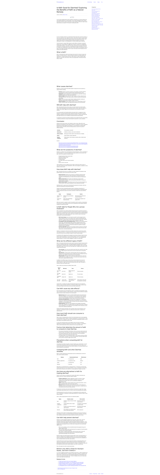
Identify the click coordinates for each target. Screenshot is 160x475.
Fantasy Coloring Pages (95, 16)
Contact (99, 473)
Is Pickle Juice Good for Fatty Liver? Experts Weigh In (68, 461)
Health (98, 17)
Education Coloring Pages (96, 15)
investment (94, 19)
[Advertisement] (72, 30)
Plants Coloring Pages (95, 21)
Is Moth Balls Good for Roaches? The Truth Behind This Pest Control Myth (71, 462)
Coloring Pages (94, 12)
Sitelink (102, 473)
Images (96, 18)
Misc (98, 19)
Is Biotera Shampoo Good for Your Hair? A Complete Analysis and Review (71, 463)
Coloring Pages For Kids (96, 13)
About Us (91, 473)
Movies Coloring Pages (95, 20)
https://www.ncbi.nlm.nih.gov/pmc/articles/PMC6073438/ (68, 146)
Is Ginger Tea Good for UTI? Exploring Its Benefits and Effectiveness (70, 464)
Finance (94, 17)
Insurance (101, 18)
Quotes (100, 21)
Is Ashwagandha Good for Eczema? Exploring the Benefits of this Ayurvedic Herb (72, 465)
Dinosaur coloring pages (95, 14)
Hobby (93, 18)
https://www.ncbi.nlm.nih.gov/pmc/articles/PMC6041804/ (68, 147)
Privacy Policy (95, 473)
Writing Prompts (95, 29)
